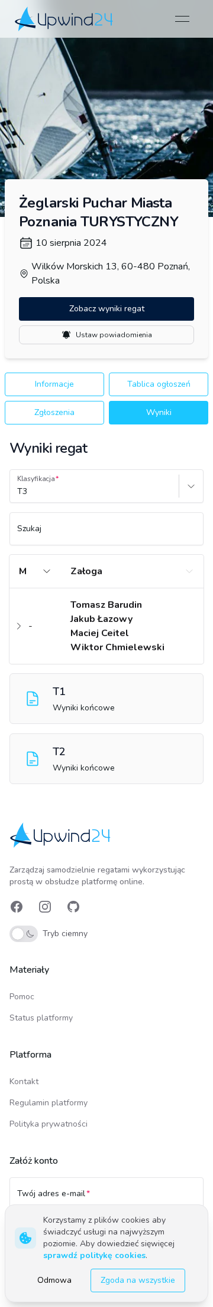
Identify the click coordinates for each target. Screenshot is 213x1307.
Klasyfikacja (36, 478)
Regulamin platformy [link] (48, 1102)
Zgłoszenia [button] (54, 412)
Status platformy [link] (41, 1017)
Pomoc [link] (21, 996)
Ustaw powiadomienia (114, 335)
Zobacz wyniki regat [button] (106, 308)
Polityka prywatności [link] (48, 1124)
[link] (64, 19)
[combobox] (18, 492)
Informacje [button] (54, 384)
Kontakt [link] (23, 1081)
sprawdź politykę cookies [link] (94, 1255)
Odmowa (54, 1280)
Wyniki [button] (159, 412)
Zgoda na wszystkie (138, 1280)
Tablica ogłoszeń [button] (159, 384)
